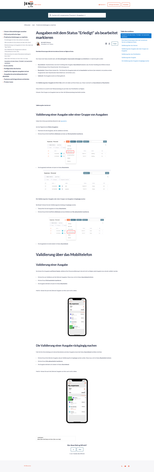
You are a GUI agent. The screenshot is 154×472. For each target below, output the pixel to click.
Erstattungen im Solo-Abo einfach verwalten (16, 40)
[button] (18, 31)
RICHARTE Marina (46, 42)
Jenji (33, 25)
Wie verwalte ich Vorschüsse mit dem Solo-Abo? (17, 42)
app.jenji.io (64, 121)
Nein (80, 449)
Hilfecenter (27, 25)
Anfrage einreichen (114, 4)
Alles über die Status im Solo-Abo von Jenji (16, 58)
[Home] (28, 4)
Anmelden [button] (125, 4)
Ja (73, 449)
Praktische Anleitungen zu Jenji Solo (46, 25)
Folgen (115, 43)
